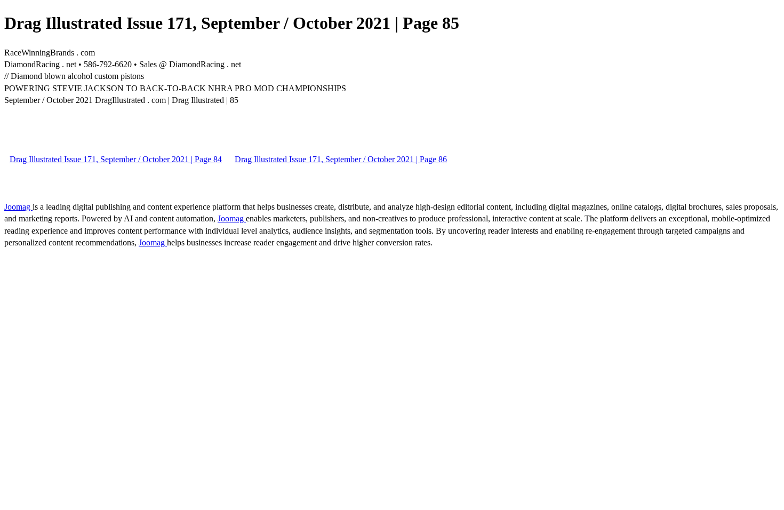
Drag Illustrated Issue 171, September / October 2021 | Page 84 (116, 159)
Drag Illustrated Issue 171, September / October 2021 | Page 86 (341, 159)
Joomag (18, 206)
